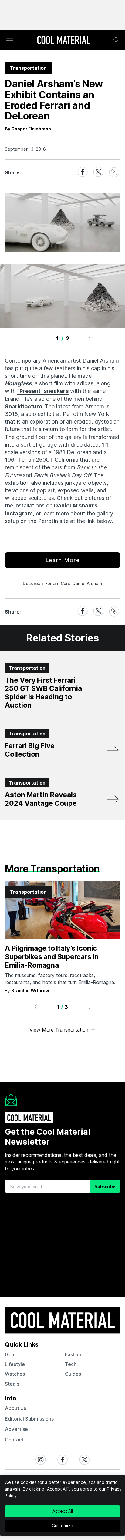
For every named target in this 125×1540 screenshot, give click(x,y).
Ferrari (51, 583)
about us (15, 1408)
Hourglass (18, 383)
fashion (74, 1354)
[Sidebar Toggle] (10, 40)
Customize (62, 1525)
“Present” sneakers (43, 391)
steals (12, 1384)
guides (73, 1374)
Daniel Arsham (87, 583)
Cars (65, 583)
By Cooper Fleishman (28, 128)
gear (10, 1354)
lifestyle (15, 1364)
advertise (16, 1429)
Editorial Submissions (29, 1419)
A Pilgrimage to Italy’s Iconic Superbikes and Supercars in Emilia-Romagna (52, 956)
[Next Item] (90, 339)
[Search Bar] (116, 40)
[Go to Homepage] (63, 40)
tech (70, 1364)
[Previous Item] (35, 339)
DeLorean (33, 583)
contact (14, 1440)
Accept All (62, 1511)
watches (15, 1374)
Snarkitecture (23, 406)
